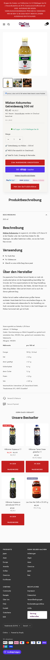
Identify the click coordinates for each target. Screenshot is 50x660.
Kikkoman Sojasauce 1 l (13, 449)
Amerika (6, 566)
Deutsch (25, 626)
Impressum (31, 591)
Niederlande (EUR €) (11, 626)
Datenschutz (31, 595)
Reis (28, 575)
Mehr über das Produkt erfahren (25, 186)
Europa (5, 562)
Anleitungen (31, 553)
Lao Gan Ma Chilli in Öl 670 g (37, 502)
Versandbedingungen (34, 599)
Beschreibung (9, 215)
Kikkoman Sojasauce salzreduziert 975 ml (13, 503)
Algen (29, 558)
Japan (5, 553)
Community (7, 591)
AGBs (29, 608)
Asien (5, 558)
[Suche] (9, 24)
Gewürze (6, 575)
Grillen (5, 571)
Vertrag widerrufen (34, 615)
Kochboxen (7, 579)
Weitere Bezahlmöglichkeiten (25, 175)
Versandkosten (20, 113)
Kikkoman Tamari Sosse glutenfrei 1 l (37, 450)
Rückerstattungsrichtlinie (35, 604)
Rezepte (5, 595)
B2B (4, 617)
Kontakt (5, 608)
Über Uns (6, 599)
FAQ (4, 604)
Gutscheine (7, 612)
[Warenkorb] (46, 24)
